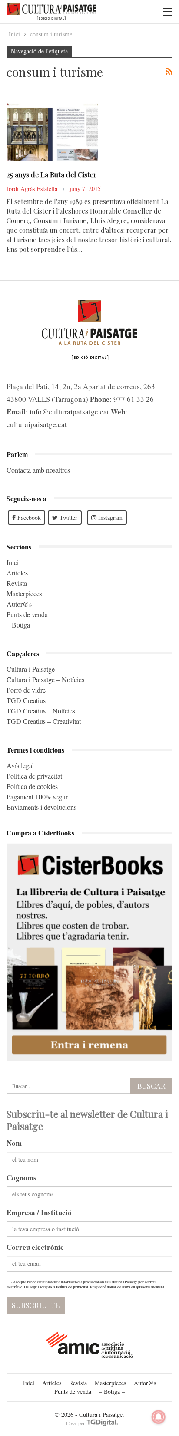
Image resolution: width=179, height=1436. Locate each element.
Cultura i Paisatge (31, 669)
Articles (17, 572)
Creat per (76, 1423)
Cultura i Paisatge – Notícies (45, 679)
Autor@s (19, 603)
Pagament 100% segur (37, 796)
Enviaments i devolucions (41, 807)
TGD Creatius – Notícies (41, 710)
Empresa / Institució (39, 1212)
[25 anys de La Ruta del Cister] (52, 132)
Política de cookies (32, 786)
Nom (14, 1142)
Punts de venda (27, 614)
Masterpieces (24, 593)
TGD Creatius (26, 700)
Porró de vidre (26, 689)
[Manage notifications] (159, 1417)
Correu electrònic (35, 1247)
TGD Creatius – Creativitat (44, 721)
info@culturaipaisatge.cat (69, 412)
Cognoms (21, 1177)
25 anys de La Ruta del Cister (52, 174)
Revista (17, 583)
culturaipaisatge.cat (37, 424)
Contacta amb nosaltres (38, 469)
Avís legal (20, 765)
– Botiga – (21, 624)
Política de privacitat (34, 775)
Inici (13, 562)
